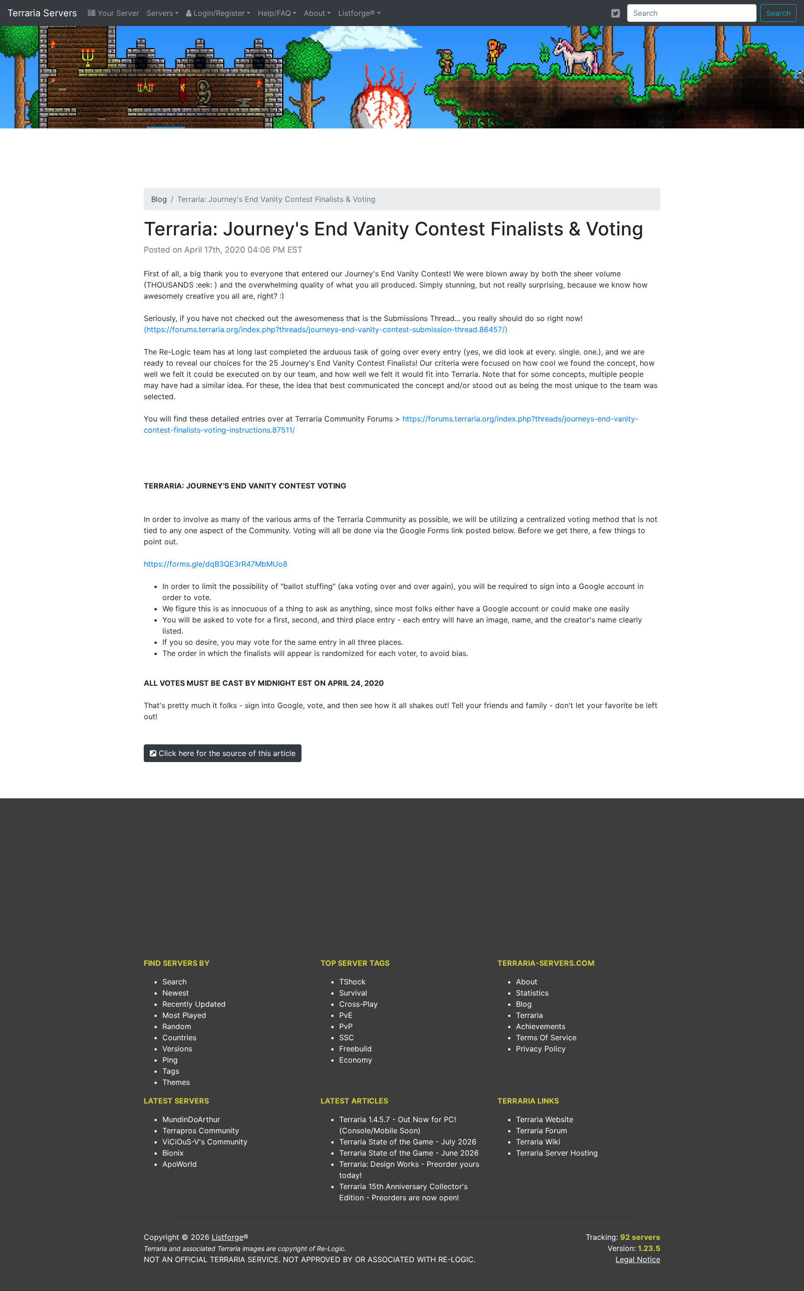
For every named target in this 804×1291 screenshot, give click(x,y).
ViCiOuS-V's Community (205, 1141)
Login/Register (218, 13)
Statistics (532, 992)
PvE (346, 1015)
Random (176, 1026)
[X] (615, 13)
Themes (176, 1082)
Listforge (227, 1237)
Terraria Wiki (538, 1141)
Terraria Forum (541, 1130)
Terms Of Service (546, 1037)
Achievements (540, 1026)
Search (778, 13)
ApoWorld (179, 1164)
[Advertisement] (402, 161)
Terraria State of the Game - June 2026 (409, 1152)
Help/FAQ (274, 13)
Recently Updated (194, 1004)
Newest (175, 992)
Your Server (117, 13)
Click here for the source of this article (225, 753)
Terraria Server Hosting (557, 1152)
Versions (177, 1048)
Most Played (184, 1015)
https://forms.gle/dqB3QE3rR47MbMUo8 (216, 564)
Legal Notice (638, 1259)
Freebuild (355, 1048)
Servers (160, 13)
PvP (346, 1026)
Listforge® (356, 13)
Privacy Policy (541, 1048)
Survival (353, 992)
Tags (170, 1071)
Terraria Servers (42, 13)
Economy (355, 1059)
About (314, 13)
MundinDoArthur (191, 1119)
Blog (159, 199)
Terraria (529, 1015)
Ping (170, 1059)
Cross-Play (358, 1004)
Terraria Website (544, 1119)
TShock (352, 981)
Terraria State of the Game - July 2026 (407, 1141)
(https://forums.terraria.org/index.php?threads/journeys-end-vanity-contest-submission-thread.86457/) (326, 329)
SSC (346, 1037)
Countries (179, 1037)
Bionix (173, 1152)
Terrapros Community (200, 1130)
